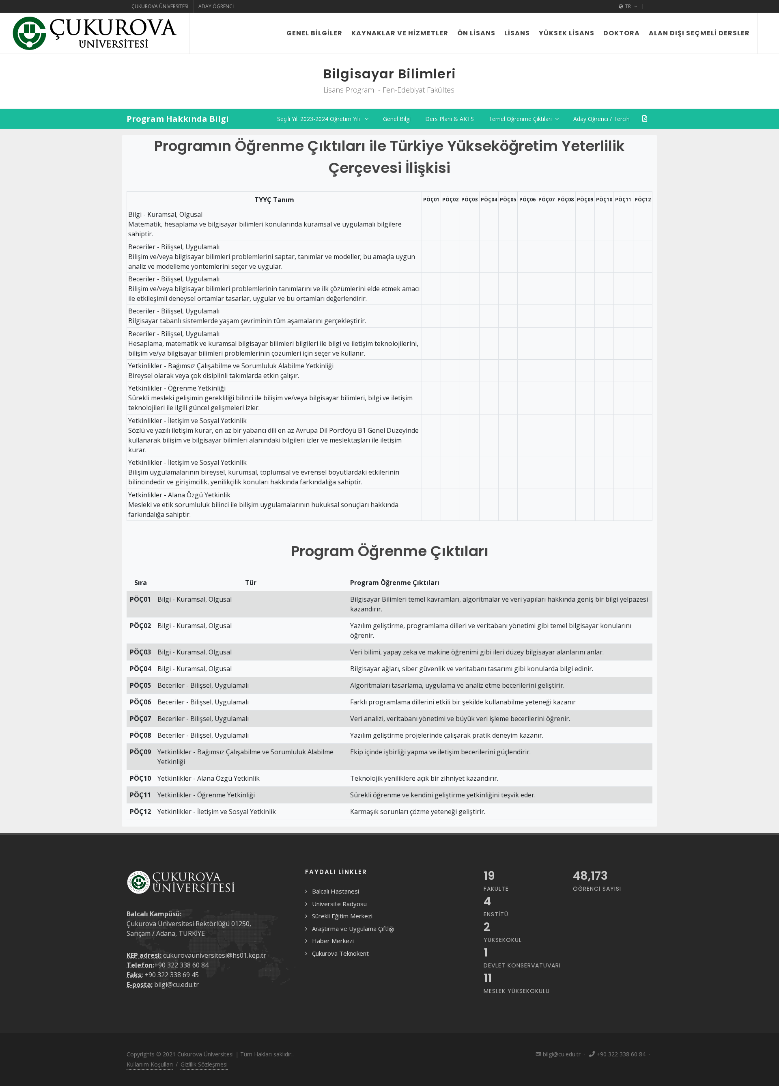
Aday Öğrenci (216, 6)
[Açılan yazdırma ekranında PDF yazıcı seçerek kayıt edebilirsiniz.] (644, 119)
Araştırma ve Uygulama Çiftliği (353, 928)
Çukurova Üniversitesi (159, 6)
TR (628, 6)
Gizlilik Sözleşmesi (204, 1064)
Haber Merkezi (333, 941)
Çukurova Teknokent (340, 953)
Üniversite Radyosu (339, 904)
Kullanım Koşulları (150, 1064)
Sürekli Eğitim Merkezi (342, 916)
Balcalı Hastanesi (335, 891)
